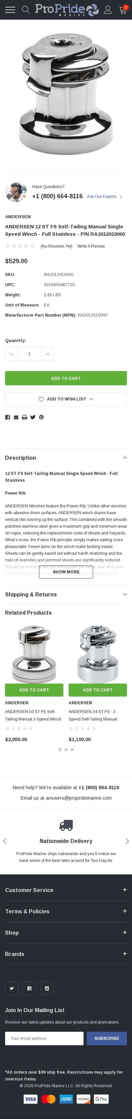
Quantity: (15, 340)
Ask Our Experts (102, 196)
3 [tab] (72, 749)
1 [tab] (60, 749)
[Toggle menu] (10, 10)
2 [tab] (66, 749)
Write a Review (91, 246)
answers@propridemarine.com (79, 798)
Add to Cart (34, 690)
